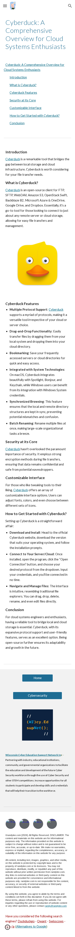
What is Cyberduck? (23, 85)
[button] (5, 6)
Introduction (18, 77)
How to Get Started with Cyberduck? (35, 115)
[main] (37, 34)
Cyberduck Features (23, 92)
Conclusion (17, 123)
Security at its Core (23, 100)
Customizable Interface (25, 108)
